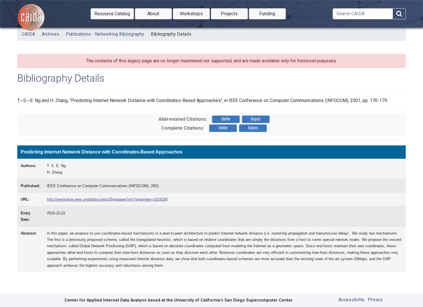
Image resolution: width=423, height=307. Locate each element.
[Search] (399, 14)
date (225, 119)
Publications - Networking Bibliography (105, 34)
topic (256, 119)
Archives (50, 34)
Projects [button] (234, 13)
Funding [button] (272, 13)
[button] (112, 13)
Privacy (375, 299)
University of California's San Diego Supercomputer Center (233, 300)
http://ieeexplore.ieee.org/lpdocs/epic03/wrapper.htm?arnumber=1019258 (107, 199)
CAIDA (28, 34)
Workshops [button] (195, 13)
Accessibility (351, 299)
